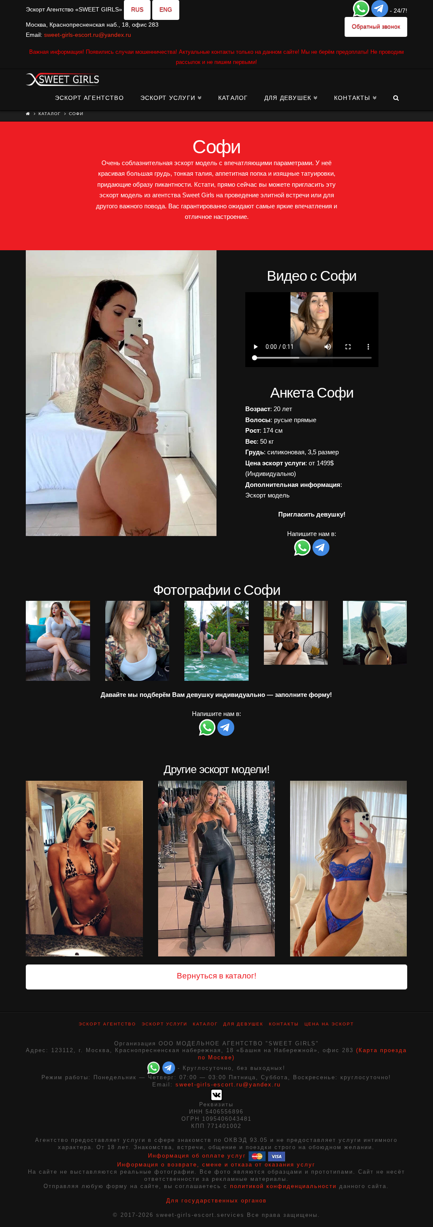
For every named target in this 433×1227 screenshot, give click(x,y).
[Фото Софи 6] (375, 633)
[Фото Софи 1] (121, 393)
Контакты (284, 1024)
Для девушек (243, 1024)
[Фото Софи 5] (296, 633)
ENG (165, 9)
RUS (137, 9)
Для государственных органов (216, 1200)
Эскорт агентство (107, 1024)
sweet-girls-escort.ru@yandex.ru (87, 34)
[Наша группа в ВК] (216, 1094)
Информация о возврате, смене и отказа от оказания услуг (216, 1164)
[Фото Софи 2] (58, 641)
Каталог (49, 113)
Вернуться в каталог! (216, 975)
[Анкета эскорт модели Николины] (84, 868)
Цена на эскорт (329, 1024)
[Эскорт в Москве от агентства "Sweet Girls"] (63, 78)
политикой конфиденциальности (283, 1186)
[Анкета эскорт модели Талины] (348, 868)
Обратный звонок (376, 26)
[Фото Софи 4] (216, 641)
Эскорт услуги (164, 1024)
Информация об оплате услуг (197, 1156)
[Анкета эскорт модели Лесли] (216, 868)
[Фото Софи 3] (137, 641)
